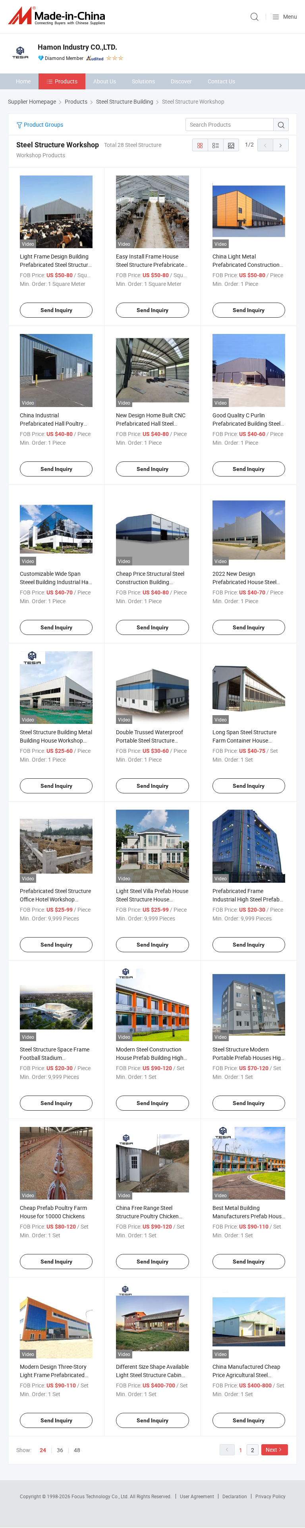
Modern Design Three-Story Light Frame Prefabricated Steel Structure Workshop (53, 1375)
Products (66, 81)
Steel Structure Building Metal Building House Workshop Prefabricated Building (56, 740)
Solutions (143, 81)
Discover (181, 81)
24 (43, 1450)
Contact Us (221, 81)
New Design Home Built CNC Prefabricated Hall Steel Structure (150, 423)
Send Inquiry (56, 310)
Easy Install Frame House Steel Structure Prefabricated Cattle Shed (151, 265)
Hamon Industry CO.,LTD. (77, 47)
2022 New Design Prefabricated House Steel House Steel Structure (244, 582)
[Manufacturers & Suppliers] (58, 15)
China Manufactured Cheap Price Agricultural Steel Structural (246, 1375)
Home (23, 81)
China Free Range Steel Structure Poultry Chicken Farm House (147, 1216)
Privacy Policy (270, 1496)
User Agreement (197, 1496)
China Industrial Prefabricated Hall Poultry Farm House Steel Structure (53, 423)
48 (77, 1450)
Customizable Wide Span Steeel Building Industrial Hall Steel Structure (55, 582)
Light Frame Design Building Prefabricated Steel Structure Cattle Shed (55, 265)
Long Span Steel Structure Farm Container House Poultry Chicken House (244, 740)
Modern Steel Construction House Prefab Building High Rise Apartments (149, 1058)
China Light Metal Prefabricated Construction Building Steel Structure (246, 265)
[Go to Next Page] (280, 145)
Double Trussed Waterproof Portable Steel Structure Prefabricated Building (149, 740)
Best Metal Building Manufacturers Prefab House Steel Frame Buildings (248, 1216)
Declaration (234, 1496)
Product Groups (43, 124)
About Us (104, 81)
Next (271, 1449)
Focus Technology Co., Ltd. (100, 1496)
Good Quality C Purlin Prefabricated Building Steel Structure (246, 423)
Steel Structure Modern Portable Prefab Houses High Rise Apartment (248, 1058)
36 (60, 1450)
